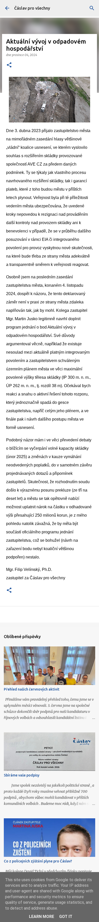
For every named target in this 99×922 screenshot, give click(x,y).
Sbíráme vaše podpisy (21, 775)
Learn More (41, 916)
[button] (9, 65)
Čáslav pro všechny (32, 8)
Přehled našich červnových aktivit (31, 689)
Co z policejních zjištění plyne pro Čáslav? (38, 861)
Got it (65, 916)
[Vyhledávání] (92, 8)
